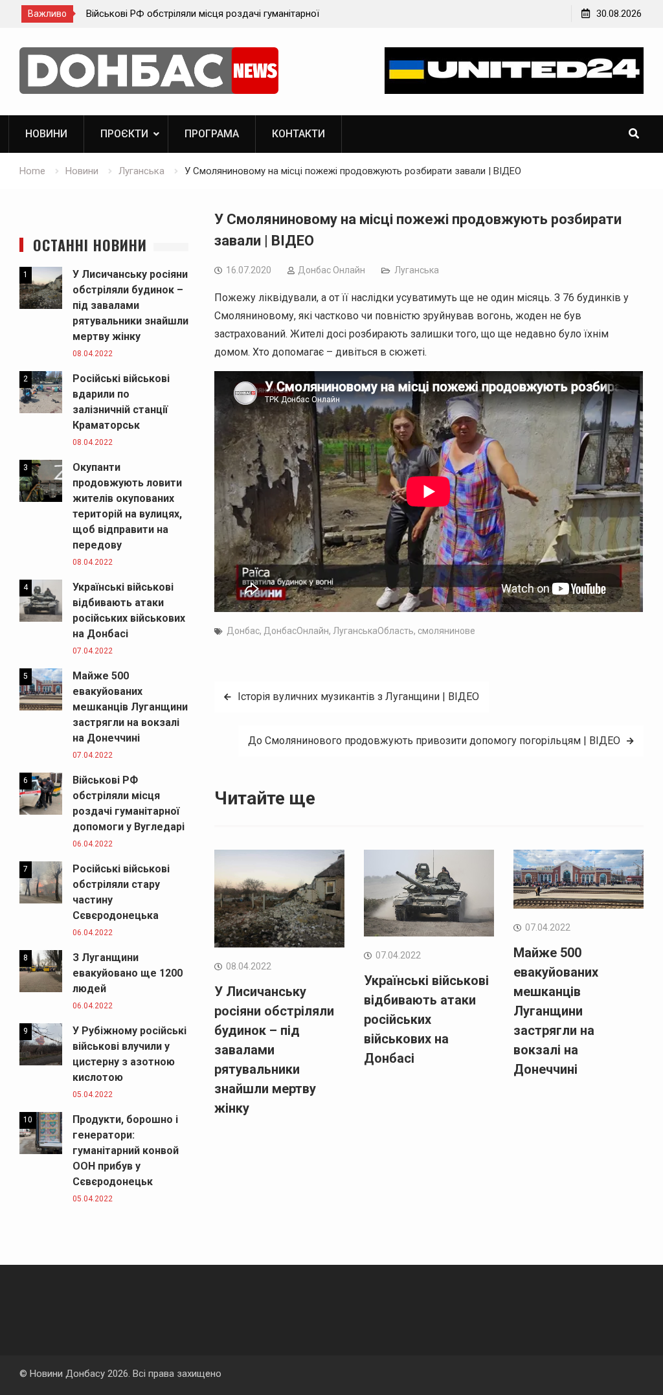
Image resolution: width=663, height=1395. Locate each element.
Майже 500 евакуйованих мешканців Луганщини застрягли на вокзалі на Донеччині (555, 1011)
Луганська (416, 270)
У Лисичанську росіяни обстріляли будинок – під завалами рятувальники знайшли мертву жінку (274, 1050)
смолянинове (446, 631)
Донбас (243, 631)
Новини (46, 134)
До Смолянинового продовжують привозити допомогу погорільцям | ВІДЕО (434, 740)
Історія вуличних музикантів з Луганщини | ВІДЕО (358, 696)
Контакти (298, 134)
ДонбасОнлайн (296, 631)
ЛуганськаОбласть (373, 631)
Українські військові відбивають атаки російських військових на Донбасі (426, 1019)
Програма (212, 134)
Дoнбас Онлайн (331, 270)
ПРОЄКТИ (124, 134)
